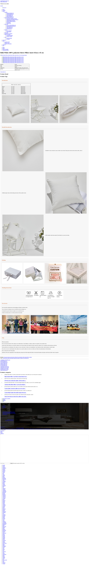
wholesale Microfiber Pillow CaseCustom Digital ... (15, 384)
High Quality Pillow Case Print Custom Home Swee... (16, 376)
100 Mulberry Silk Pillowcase (30, 428)
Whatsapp (2, 433)
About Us (4, 44)
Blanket (6, 29)
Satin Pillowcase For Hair (4, 366)
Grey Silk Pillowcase (3, 362)
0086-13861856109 (10, 419)
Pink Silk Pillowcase (3, 364)
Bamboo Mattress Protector (11, 21)
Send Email (2, 430)
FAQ (3, 45)
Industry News (7, 42)
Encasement (9, 22)
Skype (1, 432)
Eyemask (8, 39)
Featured (3, 10)
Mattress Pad (9, 23)
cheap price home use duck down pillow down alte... (15, 396)
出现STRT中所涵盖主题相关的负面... (9, 413)
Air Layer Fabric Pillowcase (11, 25)
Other (5, 37)
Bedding (6, 12)
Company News (7, 41)
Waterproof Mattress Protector (5, 428)
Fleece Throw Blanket (21, 428)
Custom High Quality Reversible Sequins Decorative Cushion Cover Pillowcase (16, 358)
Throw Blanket (9, 30)
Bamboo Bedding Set (10, 13)
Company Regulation (8, 43)
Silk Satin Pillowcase (47, 428)
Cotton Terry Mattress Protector (12, 18)
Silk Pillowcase (9, 28)
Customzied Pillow (10, 35)
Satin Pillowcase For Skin (4, 367)
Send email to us (3, 71)
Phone (1, 431)
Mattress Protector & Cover (9, 17)
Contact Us (4, 407)
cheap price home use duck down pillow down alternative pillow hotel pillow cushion (18, 357)
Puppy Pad (6, 32)
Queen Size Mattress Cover (39, 428)
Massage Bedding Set (10, 16)
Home (3, 9)
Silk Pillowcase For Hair (4, 368)
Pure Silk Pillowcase (3, 365)
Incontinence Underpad (8, 33)
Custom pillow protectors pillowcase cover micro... (15, 388)
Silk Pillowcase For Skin (4, 369)
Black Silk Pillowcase (4, 361)
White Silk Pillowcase (4, 370)
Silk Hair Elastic (9, 38)
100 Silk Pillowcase (14, 428)
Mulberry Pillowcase (3, 363)
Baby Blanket (9, 31)
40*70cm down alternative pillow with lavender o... (15, 380)
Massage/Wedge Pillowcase (11, 26)
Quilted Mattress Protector (11, 20)
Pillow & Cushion (7, 34)
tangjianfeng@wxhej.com (9, 420)
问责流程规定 (4, 414)
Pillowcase (6, 24)
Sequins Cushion (9, 36)
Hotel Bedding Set (10, 15)
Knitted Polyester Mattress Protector (12, 19)
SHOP (3, 11)
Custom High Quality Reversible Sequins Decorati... (15, 392)
